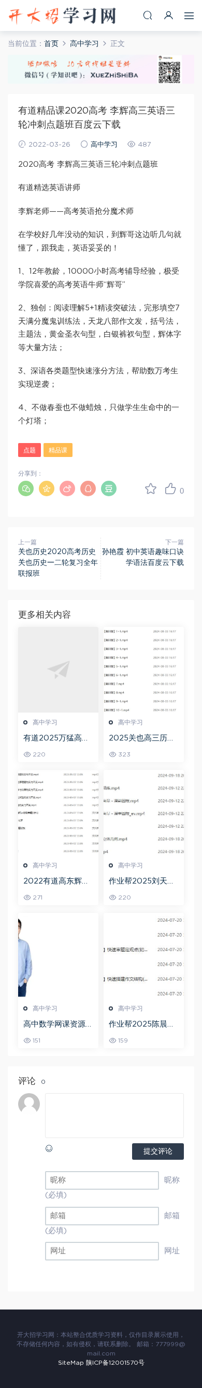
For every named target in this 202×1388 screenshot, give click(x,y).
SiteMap (71, 1363)
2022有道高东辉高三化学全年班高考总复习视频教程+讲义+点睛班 (58, 882)
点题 (29, 450)
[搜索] (147, 15)
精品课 (58, 450)
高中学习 (104, 144)
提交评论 (157, 1151)
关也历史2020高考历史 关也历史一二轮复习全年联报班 (58, 562)
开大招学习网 (62, 15)
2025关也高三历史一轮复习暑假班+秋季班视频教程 (142, 739)
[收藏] (150, 488)
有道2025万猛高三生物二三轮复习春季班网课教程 (58, 739)
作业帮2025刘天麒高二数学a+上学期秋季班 (142, 882)
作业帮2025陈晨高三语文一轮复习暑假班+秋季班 (144, 1025)
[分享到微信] (26, 488)
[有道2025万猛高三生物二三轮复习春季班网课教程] (58, 670)
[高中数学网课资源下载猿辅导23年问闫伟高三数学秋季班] (58, 956)
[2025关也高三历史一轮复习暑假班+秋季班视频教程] (144, 670)
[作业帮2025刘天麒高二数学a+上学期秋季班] (144, 813)
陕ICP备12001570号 (115, 1363)
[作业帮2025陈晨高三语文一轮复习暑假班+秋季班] (144, 956)
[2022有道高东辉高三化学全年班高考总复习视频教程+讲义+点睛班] (58, 813)
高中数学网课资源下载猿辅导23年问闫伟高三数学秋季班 (58, 1025)
